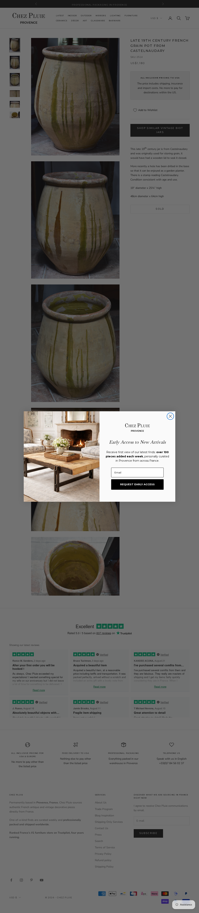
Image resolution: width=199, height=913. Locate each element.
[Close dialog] (170, 416)
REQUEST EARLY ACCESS (137, 484)
